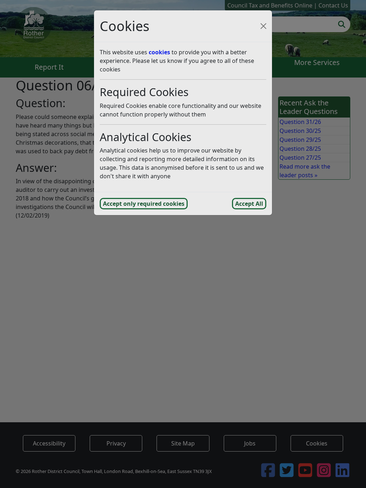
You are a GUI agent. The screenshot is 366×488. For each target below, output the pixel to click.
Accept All (249, 204)
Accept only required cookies (143, 204)
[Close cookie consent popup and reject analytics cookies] (263, 26)
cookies (159, 52)
